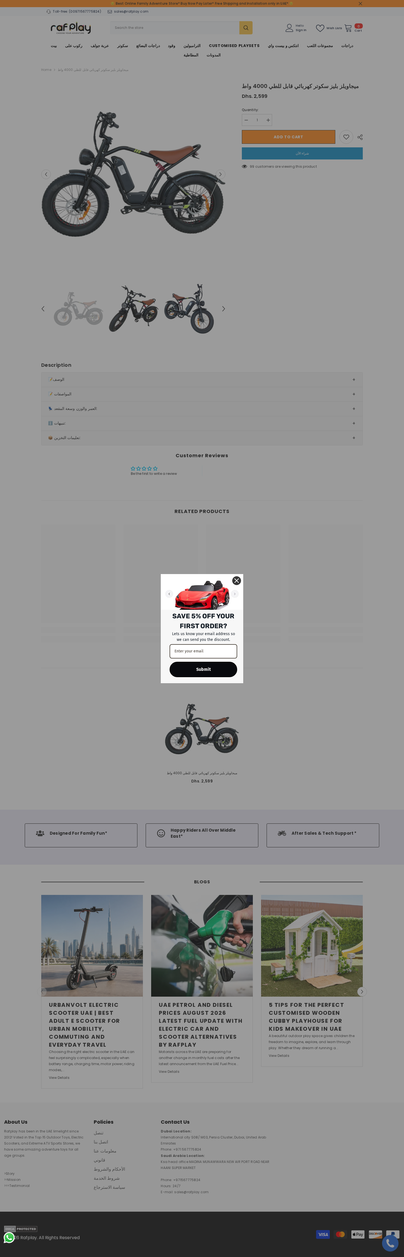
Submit (203, 669)
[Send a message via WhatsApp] (9, 1237)
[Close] (236, 580)
